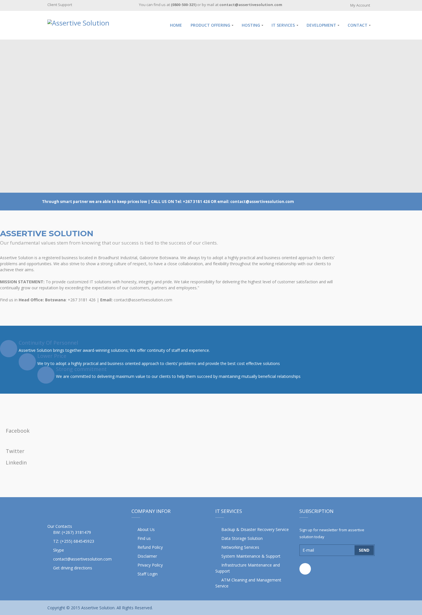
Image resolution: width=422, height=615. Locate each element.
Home (176, 25)
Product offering (210, 25)
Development (321, 25)
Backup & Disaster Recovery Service (255, 529)
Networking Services (240, 547)
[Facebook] (305, 569)
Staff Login (148, 574)
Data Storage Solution (242, 538)
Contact (357, 25)
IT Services (283, 25)
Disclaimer (147, 556)
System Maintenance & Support (250, 556)
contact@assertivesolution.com (82, 559)
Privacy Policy (150, 565)
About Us (146, 529)
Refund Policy (150, 547)
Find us (144, 538)
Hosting (251, 25)
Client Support (59, 4)
